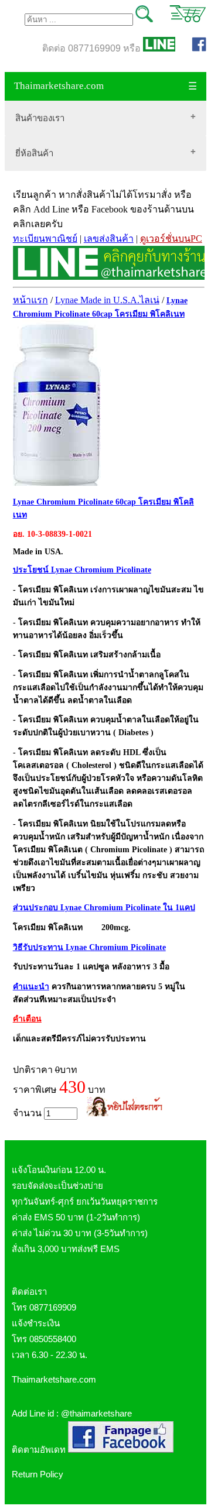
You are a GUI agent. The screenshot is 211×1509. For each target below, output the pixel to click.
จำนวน (28, 1113)
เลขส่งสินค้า (109, 239)
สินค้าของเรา (39, 118)
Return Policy (37, 1474)
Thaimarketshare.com (59, 85)
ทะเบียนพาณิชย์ (45, 239)
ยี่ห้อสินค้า (34, 153)
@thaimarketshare (96, 1413)
